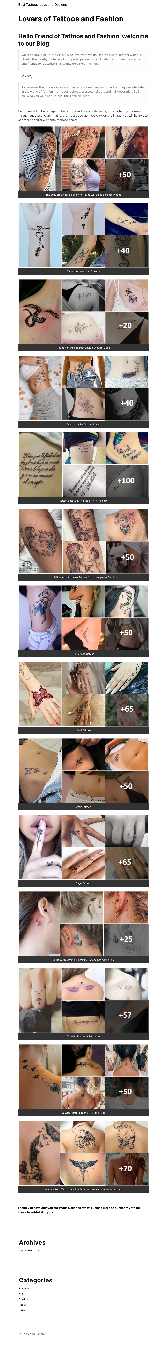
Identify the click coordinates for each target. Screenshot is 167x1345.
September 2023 (29, 1250)
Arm (21, 1293)
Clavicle (24, 1299)
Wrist (22, 1310)
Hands (23, 1304)
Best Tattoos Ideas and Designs (42, 4)
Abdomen (24, 1288)
